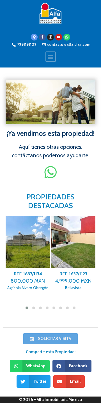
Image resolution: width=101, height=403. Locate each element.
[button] (50, 56)
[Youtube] (58, 37)
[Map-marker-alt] (34, 37)
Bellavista (73, 280)
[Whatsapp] (66, 37)
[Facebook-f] (42, 37)
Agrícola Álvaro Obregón (28, 280)
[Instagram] (50, 37)
